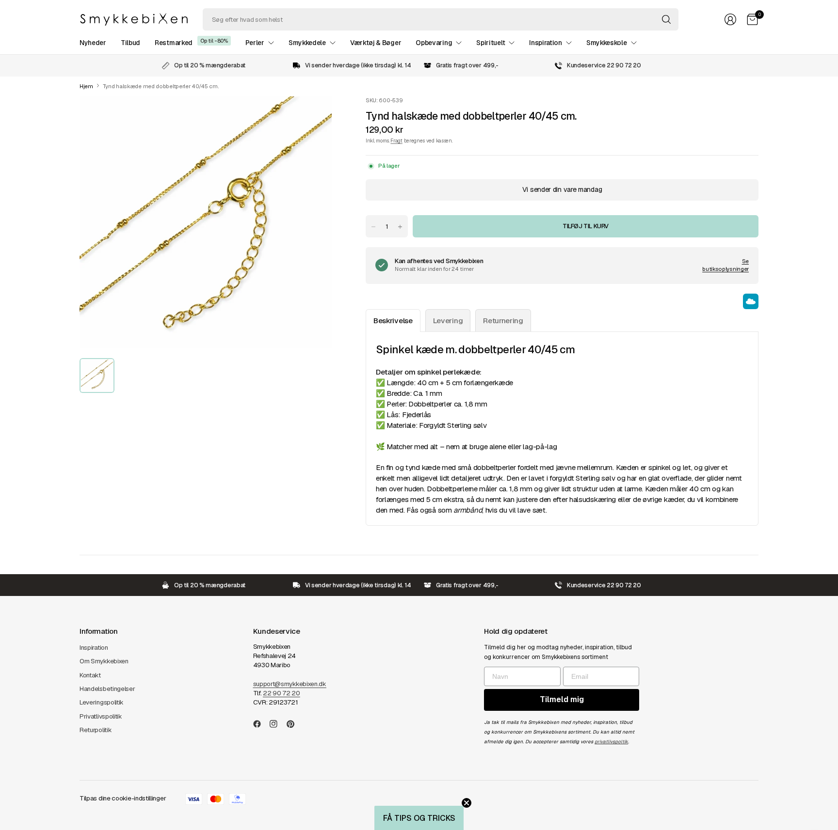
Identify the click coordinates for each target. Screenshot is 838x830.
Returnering (503, 320)
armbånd (467, 510)
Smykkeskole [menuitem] (606, 42)
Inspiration (94, 647)
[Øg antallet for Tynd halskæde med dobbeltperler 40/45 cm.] (400, 227)
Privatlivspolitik (101, 716)
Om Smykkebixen (104, 661)
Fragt (396, 140)
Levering (448, 320)
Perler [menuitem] (254, 42)
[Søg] (666, 19)
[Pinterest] (294, 724)
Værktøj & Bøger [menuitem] (375, 42)
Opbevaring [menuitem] (434, 42)
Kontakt (90, 675)
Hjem (86, 86)
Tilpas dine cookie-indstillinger (123, 798)
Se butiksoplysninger (725, 265)
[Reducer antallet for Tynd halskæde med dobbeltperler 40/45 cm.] (373, 227)
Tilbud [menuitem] (130, 42)
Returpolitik (96, 730)
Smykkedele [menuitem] (307, 42)
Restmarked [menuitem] (174, 42)
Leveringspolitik (102, 702)
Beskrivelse (393, 320)
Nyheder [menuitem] (93, 42)
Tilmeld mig (562, 699)
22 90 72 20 (281, 693)
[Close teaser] (466, 803)
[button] (419, 818)
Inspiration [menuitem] (545, 42)
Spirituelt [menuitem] (490, 42)
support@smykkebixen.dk (289, 684)
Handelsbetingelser (107, 689)
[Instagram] (277, 724)
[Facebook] (261, 724)
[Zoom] (313, 115)
